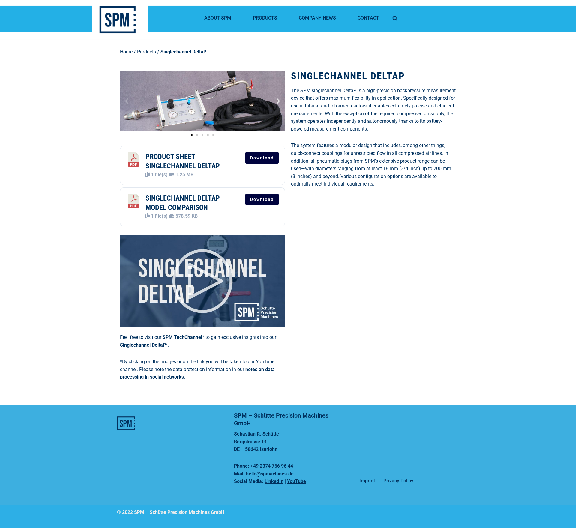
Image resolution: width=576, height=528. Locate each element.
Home (126, 52)
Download (262, 157)
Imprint (367, 481)
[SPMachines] (121, 19)
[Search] (395, 18)
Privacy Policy (398, 481)
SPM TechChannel (182, 337)
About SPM (217, 18)
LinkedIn (274, 481)
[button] (126, 100)
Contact (368, 18)
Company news (317, 18)
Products (265, 18)
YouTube (296, 481)
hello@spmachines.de (270, 474)
